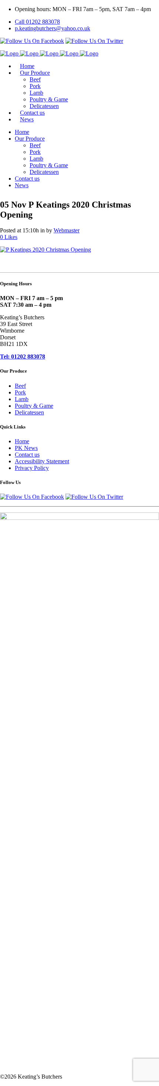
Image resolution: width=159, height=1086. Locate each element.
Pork (20, 392)
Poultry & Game (34, 406)
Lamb (21, 399)
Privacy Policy (32, 468)
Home (22, 441)
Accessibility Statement (42, 461)
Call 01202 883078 (37, 22)
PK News (26, 448)
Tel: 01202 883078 (22, 356)
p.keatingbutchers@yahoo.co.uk (52, 28)
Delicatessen (29, 412)
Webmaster (67, 230)
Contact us (27, 454)
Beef (20, 386)
